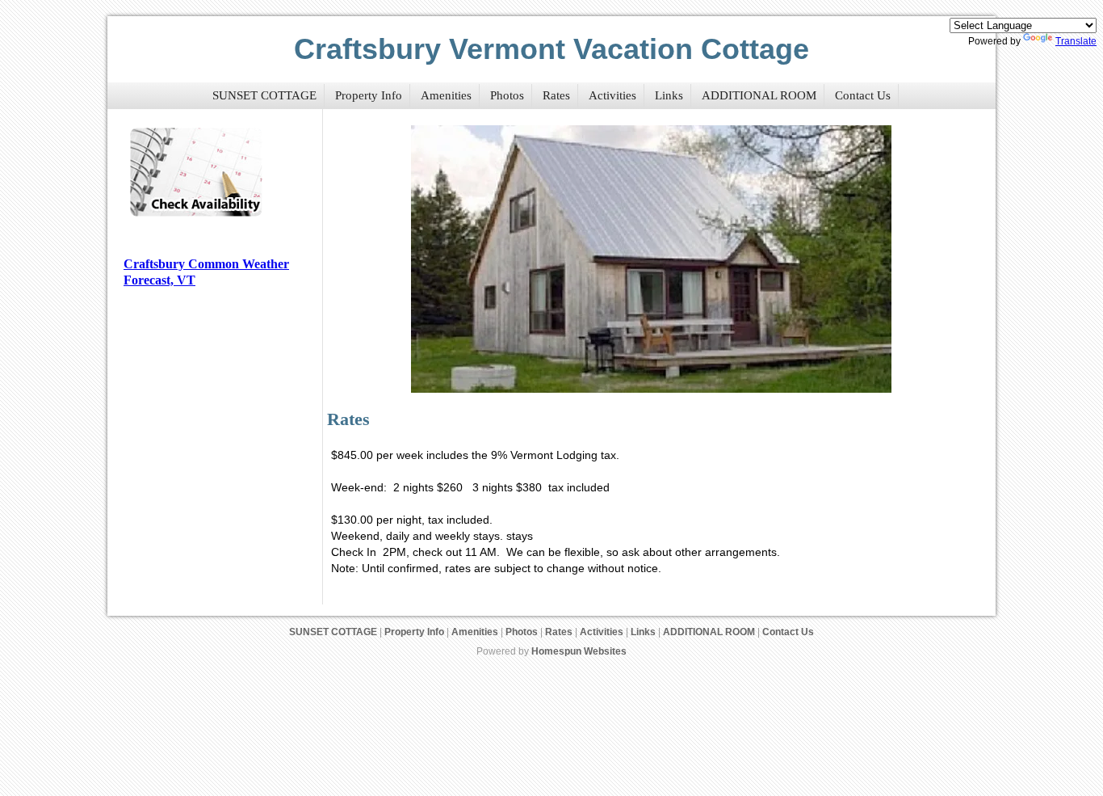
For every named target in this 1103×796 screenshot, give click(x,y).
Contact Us (863, 95)
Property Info (368, 95)
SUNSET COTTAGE (264, 95)
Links (669, 95)
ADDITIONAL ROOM (759, 95)
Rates (556, 95)
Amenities (446, 95)
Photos (507, 95)
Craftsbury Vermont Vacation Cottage (551, 48)
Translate (1076, 41)
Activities (612, 95)
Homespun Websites (579, 651)
